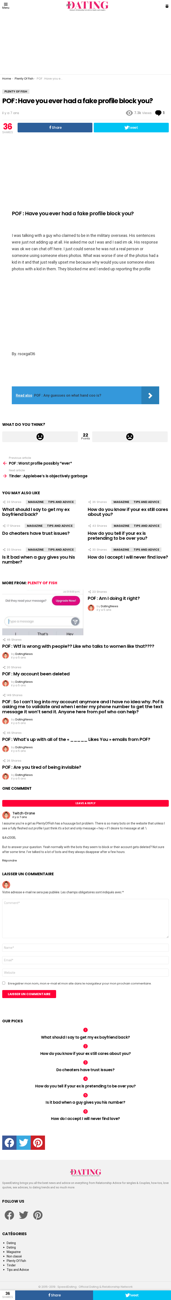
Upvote (40, 436)
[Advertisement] (85, 43)
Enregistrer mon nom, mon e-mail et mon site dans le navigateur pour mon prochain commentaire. (80, 983)
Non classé (14, 1256)
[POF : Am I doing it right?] (42, 612)
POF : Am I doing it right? (114, 598)
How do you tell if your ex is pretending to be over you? (117, 535)
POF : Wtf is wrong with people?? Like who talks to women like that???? (78, 646)
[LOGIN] (167, 6)
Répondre (9, 860)
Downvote (130, 436)
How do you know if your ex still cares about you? (128, 512)
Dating (11, 1243)
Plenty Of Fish (42, 583)
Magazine (36, 502)
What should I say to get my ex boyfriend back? (35, 512)
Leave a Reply (85, 803)
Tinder (11, 1265)
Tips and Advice (61, 502)
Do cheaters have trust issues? (35, 533)
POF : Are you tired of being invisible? (41, 767)
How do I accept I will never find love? (128, 557)
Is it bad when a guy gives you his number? (38, 559)
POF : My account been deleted (36, 674)
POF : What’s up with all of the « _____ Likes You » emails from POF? (76, 739)
